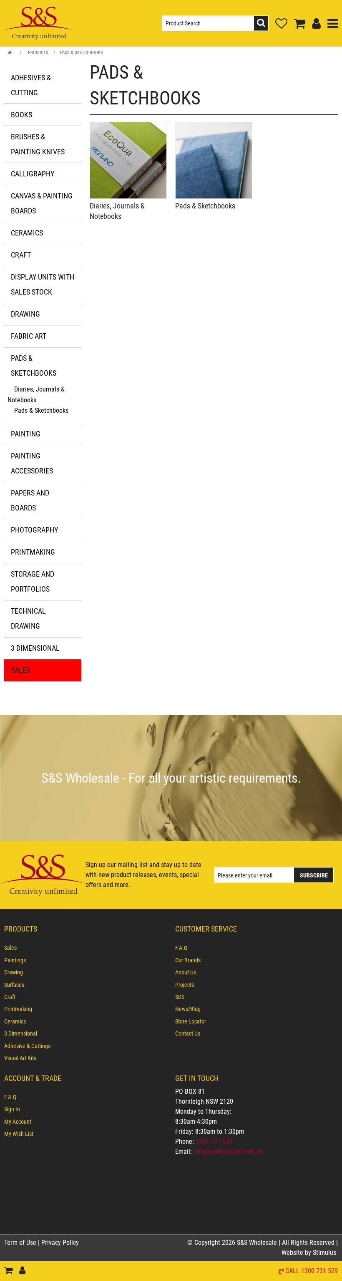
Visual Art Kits (20, 1058)
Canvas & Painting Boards (42, 203)
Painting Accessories (32, 463)
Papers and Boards (30, 500)
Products (38, 52)
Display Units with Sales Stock (42, 284)
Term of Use (21, 1242)
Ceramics (27, 232)
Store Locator (190, 1021)
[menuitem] (85, 947)
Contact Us (187, 1033)
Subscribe (314, 875)
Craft (21, 254)
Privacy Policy (60, 1242)
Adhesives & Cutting (31, 85)
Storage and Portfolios (32, 581)
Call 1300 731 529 (311, 1271)
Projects (184, 984)
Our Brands (188, 960)
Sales (20, 670)
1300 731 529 (214, 1141)
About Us (185, 972)
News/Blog (188, 1009)
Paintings (15, 960)
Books (21, 114)
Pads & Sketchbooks (81, 52)
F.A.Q (181, 947)
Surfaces (14, 984)
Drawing (25, 314)
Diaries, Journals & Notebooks (36, 394)
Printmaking (33, 552)
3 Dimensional (35, 648)
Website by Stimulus (310, 1252)
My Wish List (18, 1133)
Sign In (12, 1109)
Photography (34, 529)
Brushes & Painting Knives (38, 144)
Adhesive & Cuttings (27, 1046)
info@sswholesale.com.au (228, 1151)
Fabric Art (28, 336)
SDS (179, 997)
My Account (17, 1121)
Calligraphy (32, 173)
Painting (25, 433)
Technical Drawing (28, 618)
